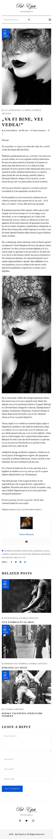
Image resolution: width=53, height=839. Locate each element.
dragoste (27, 551)
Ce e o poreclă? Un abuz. (18, 622)
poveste (27, 554)
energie (38, 551)
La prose (26, 110)
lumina (6, 554)
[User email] (26, 541)
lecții (46, 551)
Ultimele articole (28, 618)
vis (24, 557)
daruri (8, 551)
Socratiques (11, 618)
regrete (46, 554)
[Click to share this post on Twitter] (16, 562)
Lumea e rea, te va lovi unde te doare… (26, 509)
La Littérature (12, 110)
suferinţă (7, 557)
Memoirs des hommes (15, 664)
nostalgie (16, 554)
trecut (17, 557)
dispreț (17, 551)
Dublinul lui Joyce (14, 668)
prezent (36, 554)
